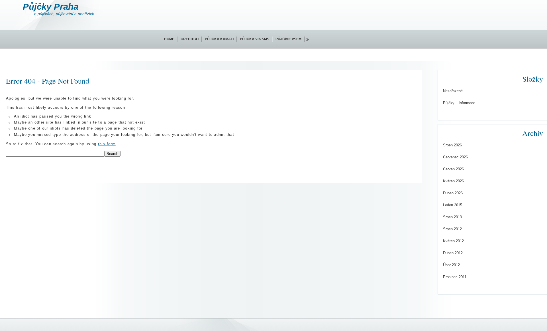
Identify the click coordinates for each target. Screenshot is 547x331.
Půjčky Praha (50, 7)
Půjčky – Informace (459, 103)
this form (107, 144)
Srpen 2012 (452, 229)
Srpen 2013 (452, 217)
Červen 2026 (453, 169)
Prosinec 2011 (454, 277)
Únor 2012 (451, 265)
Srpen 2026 (452, 145)
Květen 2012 (453, 241)
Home (169, 39)
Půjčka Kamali (219, 39)
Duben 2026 (453, 193)
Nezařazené (453, 91)
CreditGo (190, 39)
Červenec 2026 (455, 157)
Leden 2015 (452, 205)
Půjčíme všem (288, 39)
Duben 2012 (453, 253)
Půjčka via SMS (254, 39)
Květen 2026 (453, 181)
